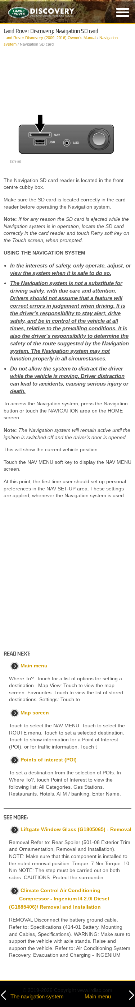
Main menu (98, 996)
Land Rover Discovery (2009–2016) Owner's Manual (50, 38)
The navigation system (37, 996)
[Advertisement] (67, 74)
